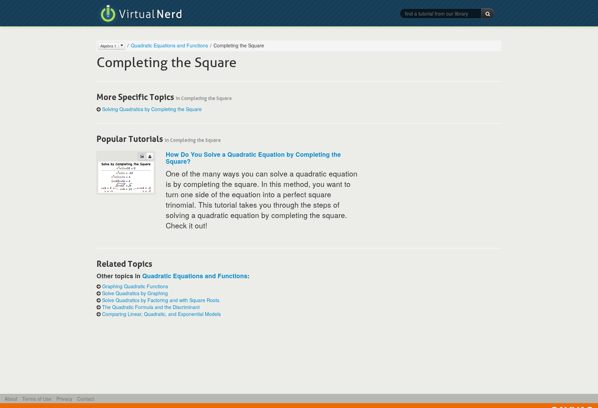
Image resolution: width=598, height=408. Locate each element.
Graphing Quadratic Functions (135, 286)
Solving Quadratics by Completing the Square (152, 109)
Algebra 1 (108, 45)
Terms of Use (37, 398)
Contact (85, 398)
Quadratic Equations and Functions (169, 45)
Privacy (64, 398)
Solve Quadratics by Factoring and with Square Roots (160, 300)
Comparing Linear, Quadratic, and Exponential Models (161, 313)
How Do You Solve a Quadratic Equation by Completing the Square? (253, 157)
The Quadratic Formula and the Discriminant (151, 306)
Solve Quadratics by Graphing (135, 293)
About (10, 398)
